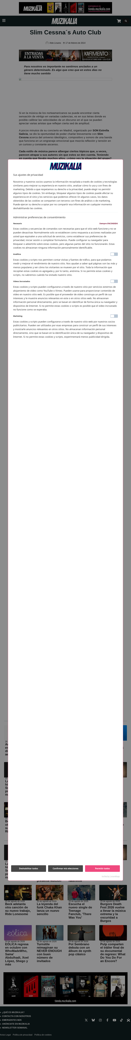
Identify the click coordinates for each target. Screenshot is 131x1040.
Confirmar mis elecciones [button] (65, 868)
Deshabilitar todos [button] (28, 868)
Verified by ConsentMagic (111, 876)
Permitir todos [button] (102, 868)
